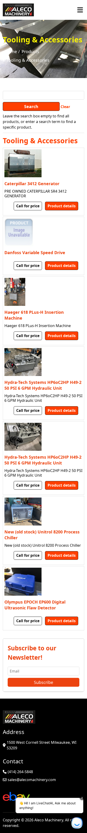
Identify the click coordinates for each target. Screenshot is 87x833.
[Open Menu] (80, 10)
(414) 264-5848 (20, 771)
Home (11, 51)
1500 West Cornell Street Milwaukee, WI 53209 (41, 745)
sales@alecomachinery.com (32, 779)
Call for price (27, 205)
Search (31, 106)
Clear (65, 106)
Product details (62, 205)
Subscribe (43, 682)
